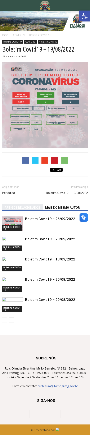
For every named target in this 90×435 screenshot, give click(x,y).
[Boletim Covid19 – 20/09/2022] (12, 244)
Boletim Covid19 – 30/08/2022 (50, 279)
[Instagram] (45, 414)
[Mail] (56, 414)
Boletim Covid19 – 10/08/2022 (67, 193)
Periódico (8, 193)
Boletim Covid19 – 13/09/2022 (50, 259)
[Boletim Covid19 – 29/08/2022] (12, 304)
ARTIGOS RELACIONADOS (22, 207)
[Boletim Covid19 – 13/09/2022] (12, 264)
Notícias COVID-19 (48, 41)
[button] (84, 16)
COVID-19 (30, 41)
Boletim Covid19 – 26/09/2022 (50, 219)
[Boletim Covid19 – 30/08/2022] (12, 284)
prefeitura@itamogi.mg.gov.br (58, 386)
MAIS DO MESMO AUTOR (62, 207)
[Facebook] (34, 414)
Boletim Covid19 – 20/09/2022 (50, 239)
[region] (45, 21)
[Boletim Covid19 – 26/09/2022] (12, 223)
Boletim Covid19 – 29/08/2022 (50, 300)
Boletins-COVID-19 (12, 41)
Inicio (5, 35)
